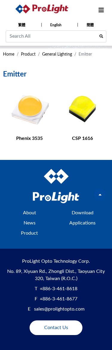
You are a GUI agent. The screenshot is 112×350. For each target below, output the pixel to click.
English (56, 25)
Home (8, 54)
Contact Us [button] (56, 327)
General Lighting (57, 54)
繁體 (21, 25)
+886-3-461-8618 (58, 288)
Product (28, 54)
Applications (82, 223)
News (30, 223)
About (29, 212)
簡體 (90, 25)
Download (82, 212)
